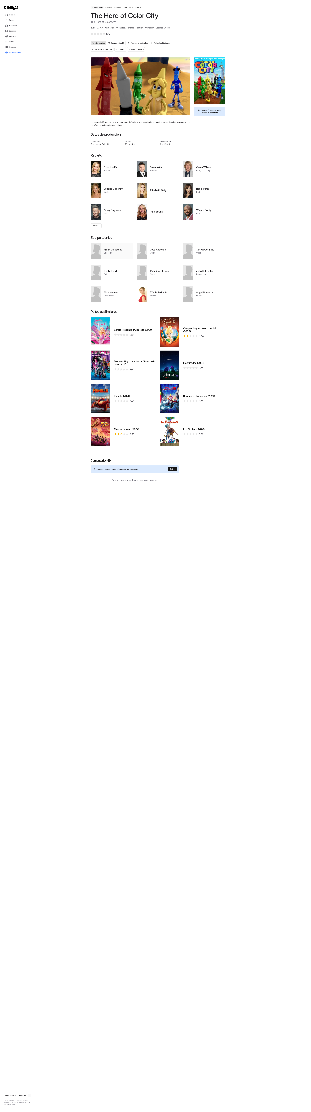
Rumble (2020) (122, 396)
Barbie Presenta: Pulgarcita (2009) (133, 329)
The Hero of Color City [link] (133, 7)
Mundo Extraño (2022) (126, 429)
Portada (108, 7)
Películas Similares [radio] (162, 43)
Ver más (96, 226)
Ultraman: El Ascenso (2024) (199, 396)
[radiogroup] (158, 43)
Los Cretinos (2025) (194, 429)
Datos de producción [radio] (103, 49)
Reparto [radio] (121, 49)
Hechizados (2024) (194, 362)
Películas (117, 7)
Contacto (22, 1095)
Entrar (172, 469)
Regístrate (202, 110)
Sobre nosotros (10, 1095)
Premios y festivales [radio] (139, 43)
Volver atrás (98, 7)
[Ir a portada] (11, 8)
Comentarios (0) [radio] (118, 43)
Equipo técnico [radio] (137, 49)
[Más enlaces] (29, 1095)
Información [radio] (100, 43)
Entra (210, 110)
